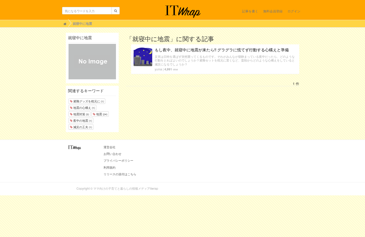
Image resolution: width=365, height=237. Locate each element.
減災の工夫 (82, 127)
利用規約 (109, 167)
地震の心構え (84, 107)
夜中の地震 (82, 120)
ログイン (294, 11)
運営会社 (109, 147)
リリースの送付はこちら (120, 174)
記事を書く (250, 11)
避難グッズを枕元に (88, 101)
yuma (158, 69)
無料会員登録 (273, 11)
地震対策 (81, 114)
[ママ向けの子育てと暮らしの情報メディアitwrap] (182, 11)
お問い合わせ (112, 153)
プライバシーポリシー (118, 160)
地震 (101, 114)
